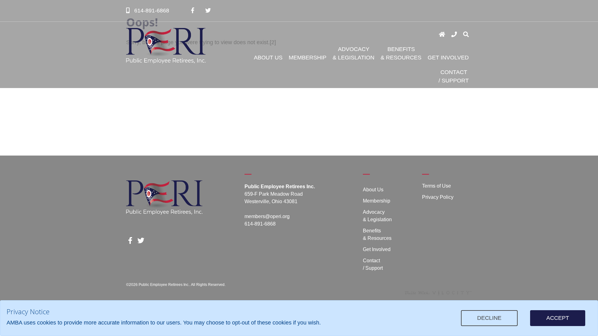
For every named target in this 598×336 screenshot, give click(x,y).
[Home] (442, 34)
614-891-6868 (151, 10)
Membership (307, 57)
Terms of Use (436, 186)
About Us (268, 57)
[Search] (466, 34)
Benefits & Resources (401, 53)
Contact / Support (454, 76)
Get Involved (448, 57)
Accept (557, 318)
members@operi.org (267, 216)
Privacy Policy (437, 197)
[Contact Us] (454, 34)
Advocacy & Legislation (353, 53)
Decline (489, 318)
